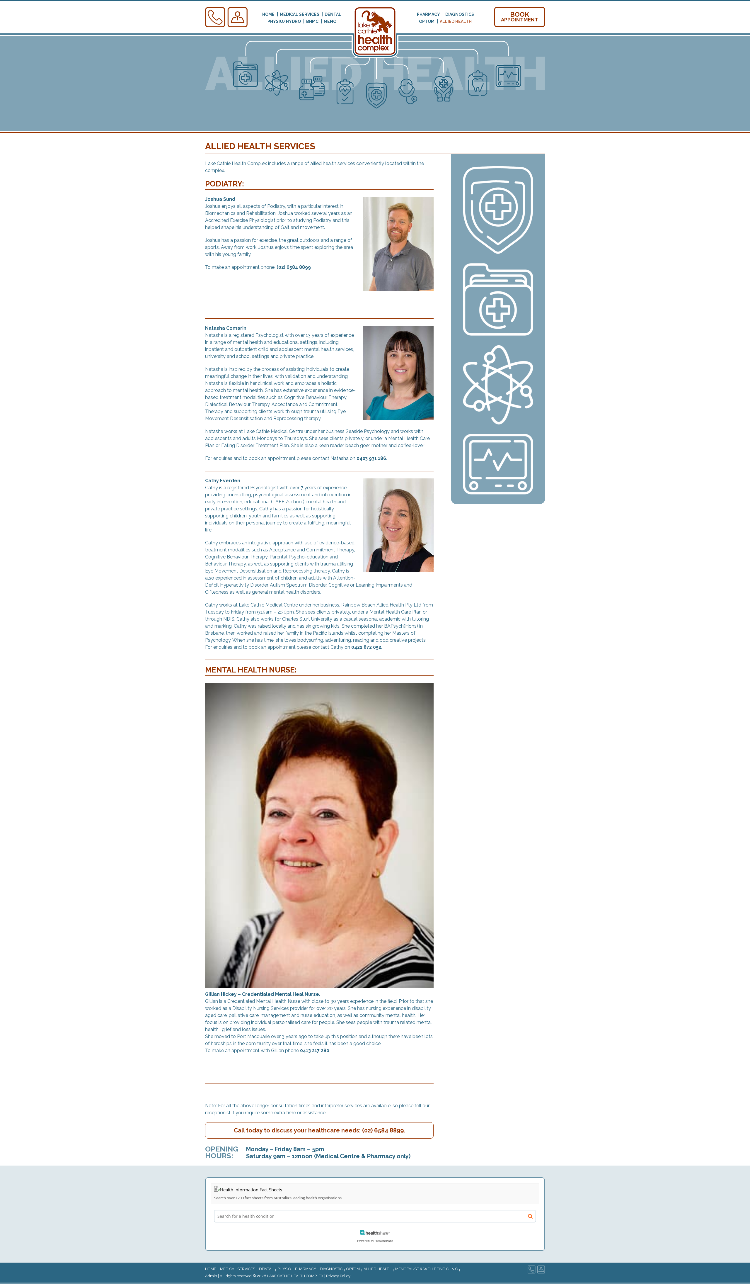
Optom (426, 21)
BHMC (312, 21)
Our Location (237, 17)
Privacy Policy (338, 1276)
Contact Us (215, 17)
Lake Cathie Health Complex (295, 1276)
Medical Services (299, 14)
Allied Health (456, 21)
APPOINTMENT (519, 17)
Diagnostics (459, 14)
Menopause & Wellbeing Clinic (426, 1269)
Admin (211, 1276)
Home (268, 14)
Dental (333, 14)
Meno (330, 21)
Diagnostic (331, 1269)
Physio (284, 1269)
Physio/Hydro (284, 21)
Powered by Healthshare (375, 1240)
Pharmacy (428, 14)
